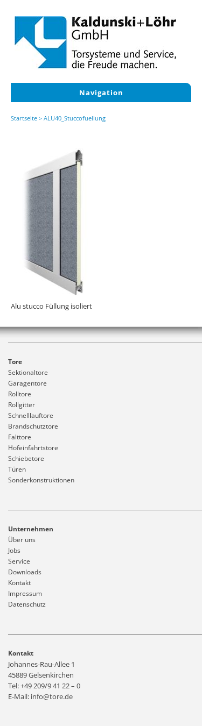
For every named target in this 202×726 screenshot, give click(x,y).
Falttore (19, 437)
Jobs (14, 550)
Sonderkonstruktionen (41, 480)
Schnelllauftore (30, 415)
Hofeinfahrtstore (33, 447)
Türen (17, 469)
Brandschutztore (33, 426)
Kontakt (19, 582)
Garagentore (27, 383)
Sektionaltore (28, 372)
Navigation (101, 92)
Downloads (24, 571)
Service (19, 561)
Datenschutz (27, 604)
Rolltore (19, 393)
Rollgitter (21, 404)
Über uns (22, 539)
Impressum (25, 593)
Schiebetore (26, 458)
